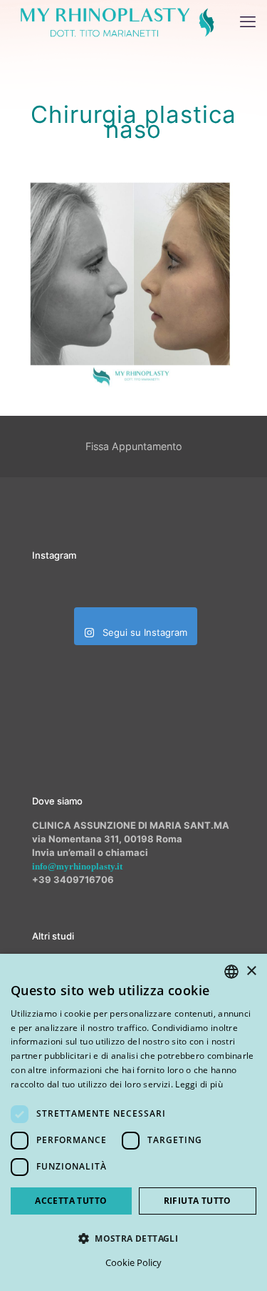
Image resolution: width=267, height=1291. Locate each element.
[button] (133, 1238)
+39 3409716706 (73, 879)
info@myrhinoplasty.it (77, 866)
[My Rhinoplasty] (117, 21)
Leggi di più (199, 1084)
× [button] (251, 971)
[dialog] (133, 1122)
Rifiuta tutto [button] (197, 1201)
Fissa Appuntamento (133, 446)
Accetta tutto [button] (71, 1201)
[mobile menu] (248, 21)
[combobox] (231, 971)
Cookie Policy (133, 1262)
